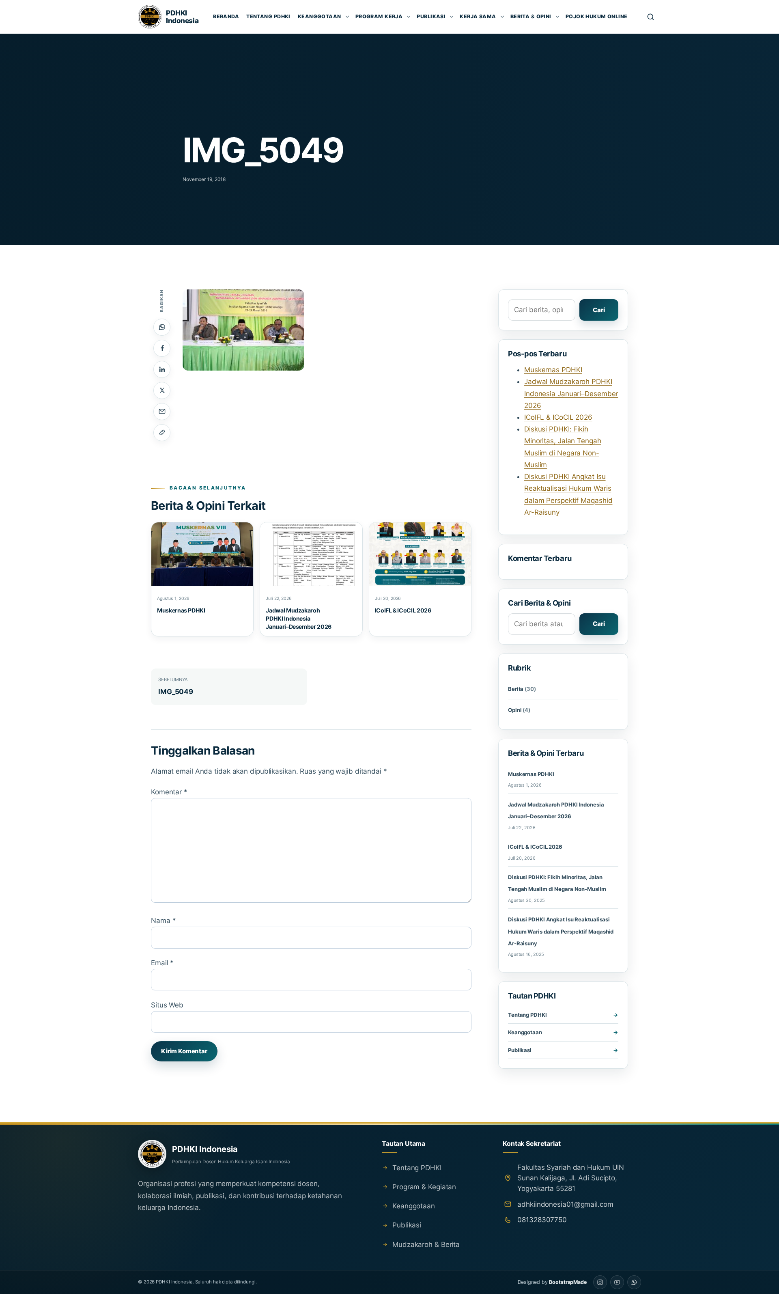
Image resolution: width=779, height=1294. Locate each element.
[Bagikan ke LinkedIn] (161, 369)
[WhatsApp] (634, 1282)
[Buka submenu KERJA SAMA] (502, 16)
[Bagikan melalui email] (161, 411)
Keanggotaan (525, 1032)
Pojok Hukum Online (597, 16)
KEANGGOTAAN (319, 16)
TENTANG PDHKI (268, 16)
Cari (599, 310)
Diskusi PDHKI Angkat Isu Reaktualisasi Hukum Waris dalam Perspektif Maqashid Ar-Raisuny (560, 931)
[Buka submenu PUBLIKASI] (451, 16)
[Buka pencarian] (650, 16)
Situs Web (167, 1005)
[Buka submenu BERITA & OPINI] (557, 16)
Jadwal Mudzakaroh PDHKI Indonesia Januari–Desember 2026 (298, 618)
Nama (163, 921)
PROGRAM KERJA (379, 16)
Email (162, 963)
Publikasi (520, 1050)
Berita (522, 689)
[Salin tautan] (161, 432)
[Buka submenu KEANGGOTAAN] (347, 16)
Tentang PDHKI (527, 1014)
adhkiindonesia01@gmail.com (565, 1204)
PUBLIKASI (431, 16)
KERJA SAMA (478, 16)
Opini (519, 710)
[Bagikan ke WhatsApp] (161, 327)
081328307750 (542, 1220)
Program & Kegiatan (424, 1187)
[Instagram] (600, 1282)
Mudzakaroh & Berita (426, 1244)
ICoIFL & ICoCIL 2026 (403, 610)
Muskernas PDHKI (181, 610)
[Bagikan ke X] (161, 390)
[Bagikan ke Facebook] (161, 348)
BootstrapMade (568, 1282)
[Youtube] (617, 1282)
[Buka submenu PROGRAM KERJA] (408, 16)
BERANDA (226, 16)
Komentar (169, 792)
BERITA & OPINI (530, 16)
